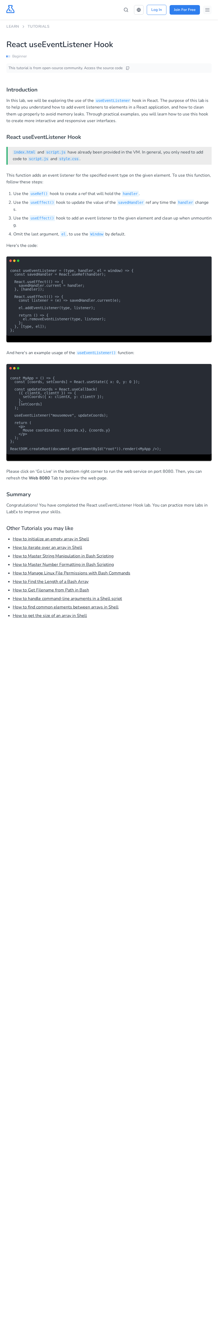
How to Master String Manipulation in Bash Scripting (63, 556)
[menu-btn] (207, 10)
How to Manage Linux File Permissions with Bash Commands (71, 573)
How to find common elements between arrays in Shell (66, 607)
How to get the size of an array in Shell (50, 616)
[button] (139, 10)
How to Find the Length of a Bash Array (51, 582)
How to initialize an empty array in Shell (51, 539)
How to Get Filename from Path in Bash (51, 590)
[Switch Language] (139, 10)
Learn (12, 26)
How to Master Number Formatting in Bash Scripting (63, 564)
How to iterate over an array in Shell (47, 547)
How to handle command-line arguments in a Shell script (67, 599)
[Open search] (126, 10)
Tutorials (39, 26)
